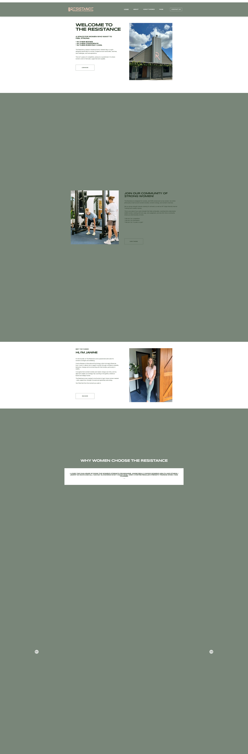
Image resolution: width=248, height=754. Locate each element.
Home (126, 9)
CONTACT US (176, 9)
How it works (149, 9)
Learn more (85, 67)
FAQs (161, 9)
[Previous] (37, 652)
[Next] (211, 652)
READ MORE (85, 396)
